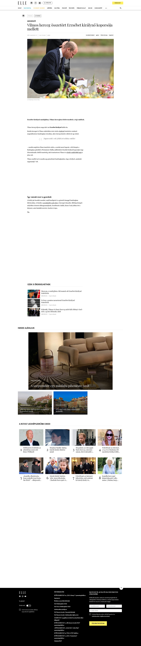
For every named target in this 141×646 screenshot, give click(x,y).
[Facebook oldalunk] (31, 3)
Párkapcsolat (81, 8)
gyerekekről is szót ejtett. (50, 203)
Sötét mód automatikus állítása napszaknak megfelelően (30, 610)
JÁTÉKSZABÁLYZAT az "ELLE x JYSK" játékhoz (66, 633)
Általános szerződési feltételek (62, 601)
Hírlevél (48, 3)
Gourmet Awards (39, 8)
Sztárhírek (37, 15)
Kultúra (57, 8)
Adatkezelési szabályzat (60, 609)
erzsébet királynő (90, 35)
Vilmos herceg (104, 35)
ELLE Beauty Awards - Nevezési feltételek (64, 612)
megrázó (111, 35)
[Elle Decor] (22, 3)
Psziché (64, 8)
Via (28, 212)
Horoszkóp (98, 8)
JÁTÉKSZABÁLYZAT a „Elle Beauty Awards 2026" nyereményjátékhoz (67, 624)
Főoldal (30, 15)
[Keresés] (120, 8)
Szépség (49, 8)
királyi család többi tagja (74, 152)
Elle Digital (27, 8)
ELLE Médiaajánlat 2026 (60, 604)
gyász (97, 35)
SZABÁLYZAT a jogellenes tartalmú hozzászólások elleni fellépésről (68, 619)
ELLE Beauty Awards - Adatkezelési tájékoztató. (66, 615)
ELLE (48, 35)
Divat (20, 8)
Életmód (71, 8)
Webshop (118, 3)
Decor (90, 8)
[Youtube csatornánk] (39, 3)
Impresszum (57, 598)
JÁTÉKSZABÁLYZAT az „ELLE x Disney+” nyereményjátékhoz (70, 595)
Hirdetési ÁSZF (58, 641)
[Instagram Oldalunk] (22, 596)
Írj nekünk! (22, 601)
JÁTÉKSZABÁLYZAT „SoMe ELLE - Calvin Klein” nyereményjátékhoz (66, 629)
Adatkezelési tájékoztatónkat (101, 616)
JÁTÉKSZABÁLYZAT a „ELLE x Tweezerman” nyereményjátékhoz (65, 637)
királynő (61, 131)
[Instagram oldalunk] (35, 3)
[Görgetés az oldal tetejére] (121, 588)
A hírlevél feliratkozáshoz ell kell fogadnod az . (103, 615)
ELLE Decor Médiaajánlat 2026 (62, 606)
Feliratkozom (98, 623)
